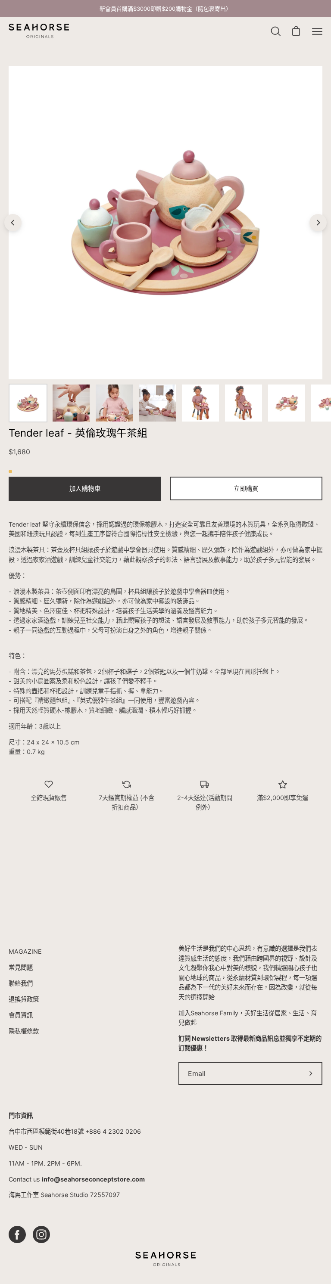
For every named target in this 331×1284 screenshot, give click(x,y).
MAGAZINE (25, 951)
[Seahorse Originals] (39, 31)
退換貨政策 (24, 999)
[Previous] (13, 222)
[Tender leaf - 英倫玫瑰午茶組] (28, 403)
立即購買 (246, 488)
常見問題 (21, 967)
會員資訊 (21, 1015)
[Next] (318, 222)
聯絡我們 (21, 983)
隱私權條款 (24, 1031)
